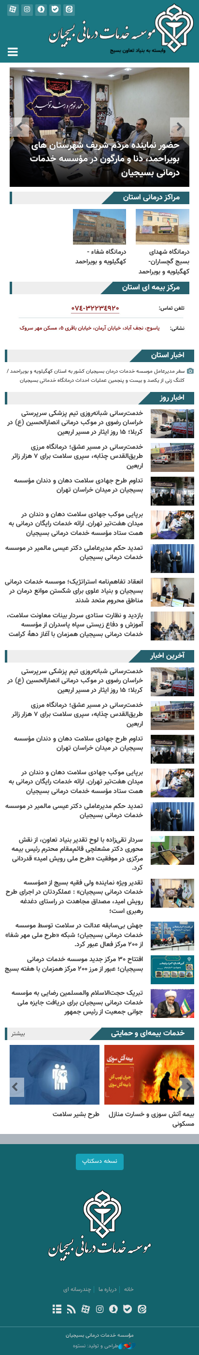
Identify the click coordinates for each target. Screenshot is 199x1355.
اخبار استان (168, 356)
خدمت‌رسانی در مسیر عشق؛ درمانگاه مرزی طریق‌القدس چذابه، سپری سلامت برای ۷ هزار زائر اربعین (77, 456)
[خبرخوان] (71, 1310)
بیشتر (18, 1034)
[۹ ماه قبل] (172, 1003)
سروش (41, 10)
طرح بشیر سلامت (76, 1114)
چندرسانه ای (77, 1289)
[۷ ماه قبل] (172, 816)
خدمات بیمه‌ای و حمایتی (148, 1034)
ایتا (69, 10)
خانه (129, 1289)
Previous (179, 127)
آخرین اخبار (167, 656)
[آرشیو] (57, 1310)
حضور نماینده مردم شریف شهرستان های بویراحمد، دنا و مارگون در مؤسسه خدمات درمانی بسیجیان (105, 159)
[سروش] (114, 1310)
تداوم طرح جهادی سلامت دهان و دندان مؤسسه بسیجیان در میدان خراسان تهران (78, 486)
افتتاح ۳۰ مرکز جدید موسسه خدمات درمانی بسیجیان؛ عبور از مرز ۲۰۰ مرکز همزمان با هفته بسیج (74, 964)
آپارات (13, 10)
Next (19, 127)
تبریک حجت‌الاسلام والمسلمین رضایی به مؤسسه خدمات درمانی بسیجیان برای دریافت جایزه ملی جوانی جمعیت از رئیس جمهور (77, 1002)
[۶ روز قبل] (172, 681)
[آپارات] (85, 1310)
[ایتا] (142, 1310)
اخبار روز (172, 398)
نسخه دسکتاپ (99, 1161)
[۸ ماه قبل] (172, 850)
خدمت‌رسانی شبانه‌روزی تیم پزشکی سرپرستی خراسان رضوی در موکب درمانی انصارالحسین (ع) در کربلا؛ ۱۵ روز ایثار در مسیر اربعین (75, 423)
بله (55, 10)
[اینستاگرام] (99, 1310)
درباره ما (108, 1289)
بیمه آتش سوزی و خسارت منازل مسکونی (151, 1119)
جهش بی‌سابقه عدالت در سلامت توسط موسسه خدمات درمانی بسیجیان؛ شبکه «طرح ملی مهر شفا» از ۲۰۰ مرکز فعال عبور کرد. (74, 935)
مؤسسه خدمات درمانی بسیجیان (99, 31)
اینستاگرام (27, 10)
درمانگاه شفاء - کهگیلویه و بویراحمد (100, 257)
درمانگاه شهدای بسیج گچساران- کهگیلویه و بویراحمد (164, 262)
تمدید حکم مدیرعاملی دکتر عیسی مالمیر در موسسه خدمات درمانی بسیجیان (74, 553)
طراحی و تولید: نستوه (95, 1346)
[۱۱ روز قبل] (172, 783)
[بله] (128, 1310)
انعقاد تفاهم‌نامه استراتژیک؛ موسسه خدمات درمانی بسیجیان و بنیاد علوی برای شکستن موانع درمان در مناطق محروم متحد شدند (74, 591)
